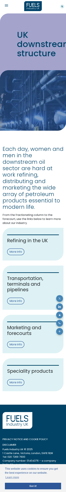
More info (15, 252)
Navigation (6, 5)
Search (62, 6)
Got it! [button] (33, 486)
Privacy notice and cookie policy (25, 439)
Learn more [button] (12, 477)
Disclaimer (9, 444)
